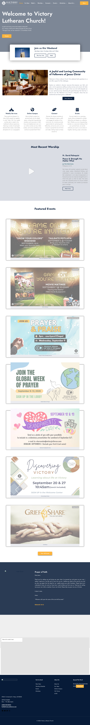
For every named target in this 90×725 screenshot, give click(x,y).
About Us (56, 684)
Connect (54, 113)
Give (84, 3)
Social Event (75, 269)
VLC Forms (57, 691)
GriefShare (45, 544)
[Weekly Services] (11, 109)
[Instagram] (9, 711)
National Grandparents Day (45, 447)
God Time (76, 318)
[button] (25, 82)
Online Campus (32, 113)
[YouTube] (5, 711)
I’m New (26, 3)
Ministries (38, 691)
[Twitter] (7, 711)
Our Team (56, 686)
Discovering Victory (45, 496)
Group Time (75, 458)
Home (21, 3)
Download (80, 686)
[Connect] (54, 109)
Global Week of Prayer (45, 401)
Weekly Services (11, 113)
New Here (38, 684)
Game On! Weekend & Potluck (45, 258)
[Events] (77, 109)
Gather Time (75, 220)
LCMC (56, 693)
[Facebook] (2, 711)
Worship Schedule (40, 686)
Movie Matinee (45, 306)
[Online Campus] (32, 109)
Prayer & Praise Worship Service (45, 355)
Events (77, 113)
